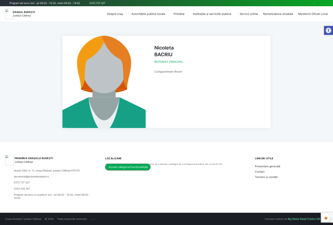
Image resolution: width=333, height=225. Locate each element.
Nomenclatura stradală (278, 14)
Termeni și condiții (266, 177)
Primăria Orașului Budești (34, 158)
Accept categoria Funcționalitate (128, 167)
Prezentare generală (267, 166)
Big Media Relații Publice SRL (304, 218)
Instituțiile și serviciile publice (212, 14)
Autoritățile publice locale (148, 14)
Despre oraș (115, 14)
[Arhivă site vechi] (325, 3)
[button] (308, 3)
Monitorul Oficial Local (313, 14)
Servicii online (249, 14)
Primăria (179, 14)
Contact (259, 171)
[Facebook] (320, 3)
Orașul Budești (24, 12)
